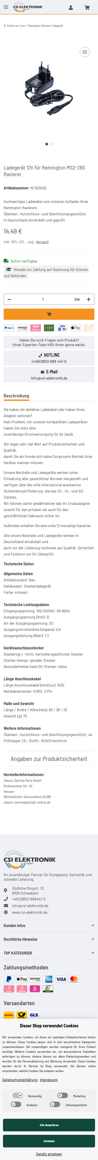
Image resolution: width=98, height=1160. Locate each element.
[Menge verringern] (9, 299)
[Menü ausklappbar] (6, 3)
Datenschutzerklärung (20, 1079)
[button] (70, 7)
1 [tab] (46, 144)
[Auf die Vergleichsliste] (85, 52)
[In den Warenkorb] (7, 40)
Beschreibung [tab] (16, 395)
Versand (42, 241)
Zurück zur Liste (16, 25)
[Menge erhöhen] (88, 299)
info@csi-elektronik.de (49, 377)
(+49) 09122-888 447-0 (49, 361)
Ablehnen (49, 1141)
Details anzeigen (49, 1153)
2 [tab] (51, 144)
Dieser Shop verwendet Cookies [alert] (49, 1025)
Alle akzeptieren (49, 1125)
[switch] (18, 1095)
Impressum (49, 1079)
